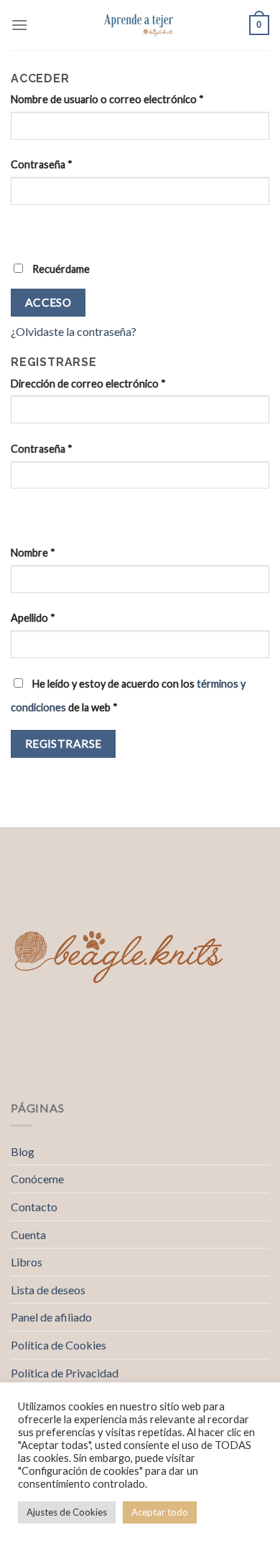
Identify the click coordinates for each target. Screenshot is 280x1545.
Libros (26, 1262)
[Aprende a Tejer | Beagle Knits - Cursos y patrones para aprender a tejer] (138, 25)
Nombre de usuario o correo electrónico (107, 99)
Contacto (34, 1206)
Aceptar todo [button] (159, 1512)
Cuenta (28, 1234)
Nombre (33, 553)
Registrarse (63, 743)
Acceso (48, 302)
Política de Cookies (58, 1345)
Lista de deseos (48, 1289)
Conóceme (37, 1178)
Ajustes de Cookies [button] (67, 1512)
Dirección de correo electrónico (88, 383)
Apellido (33, 618)
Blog (22, 1151)
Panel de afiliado (51, 1317)
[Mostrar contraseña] (25, 230)
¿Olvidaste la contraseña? (73, 331)
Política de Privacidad (64, 1373)
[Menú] (19, 24)
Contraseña (42, 164)
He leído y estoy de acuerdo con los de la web (128, 695)
